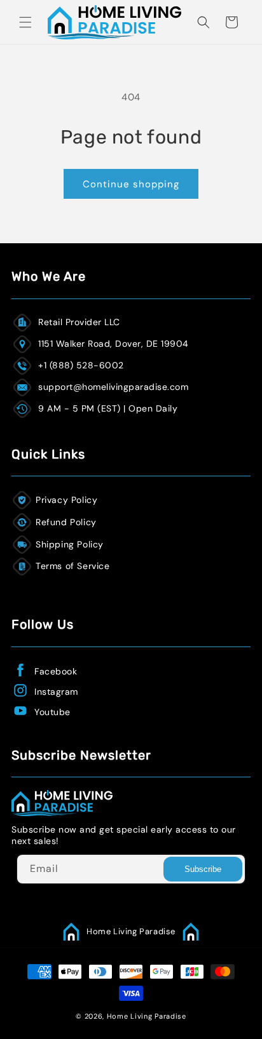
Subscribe (202, 869)
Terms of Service (73, 566)
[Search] (203, 22)
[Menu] (25, 22)
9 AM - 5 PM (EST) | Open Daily (107, 408)
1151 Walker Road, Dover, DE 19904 (113, 343)
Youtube (52, 712)
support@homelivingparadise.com (113, 386)
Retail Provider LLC (79, 322)
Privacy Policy (66, 500)
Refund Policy (66, 522)
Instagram (56, 691)
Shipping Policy (70, 544)
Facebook (55, 671)
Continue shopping (131, 184)
